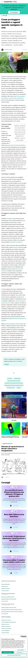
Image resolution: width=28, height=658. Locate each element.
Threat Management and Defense (8, 622)
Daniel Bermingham (8, 49)
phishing (18, 387)
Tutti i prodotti (4, 601)
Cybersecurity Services (6, 620)
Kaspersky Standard (5, 584)
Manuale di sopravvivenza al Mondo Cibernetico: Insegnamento (12, 449)
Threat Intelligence (5, 630)
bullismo (10, 218)
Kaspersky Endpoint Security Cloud (8, 599)
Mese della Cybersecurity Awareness (14, 515)
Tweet (6, 364)
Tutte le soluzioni (5, 590)
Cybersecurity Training (6, 628)
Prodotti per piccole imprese (8, 593)
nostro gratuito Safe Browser (14, 324)
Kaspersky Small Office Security (7, 596)
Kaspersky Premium (5, 588)
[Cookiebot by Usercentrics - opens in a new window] (20, 636)
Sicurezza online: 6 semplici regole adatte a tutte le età (14, 561)
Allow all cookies (8, 652)
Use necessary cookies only (14, 655)
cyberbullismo (17, 378)
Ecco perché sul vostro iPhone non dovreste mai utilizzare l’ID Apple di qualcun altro (14, 493)
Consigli (15, 487)
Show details (21, 649)
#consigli (5, 15)
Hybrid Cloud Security (6, 626)
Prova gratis (14, 12)
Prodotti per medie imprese (7, 604)
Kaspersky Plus (4, 586)
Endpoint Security (5, 624)
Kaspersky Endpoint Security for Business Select (11, 609)
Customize (19, 652)
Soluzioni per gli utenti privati (8, 581)
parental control (10, 387)
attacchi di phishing (17, 247)
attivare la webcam (16, 242)
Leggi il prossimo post (8, 443)
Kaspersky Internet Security (14, 380)
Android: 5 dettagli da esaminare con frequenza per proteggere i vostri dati (10, 437)
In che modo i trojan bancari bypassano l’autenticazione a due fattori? (14, 538)
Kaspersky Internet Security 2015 (14, 145)
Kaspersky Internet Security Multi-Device (14, 385)
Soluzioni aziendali (5, 616)
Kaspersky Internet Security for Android (14, 383)
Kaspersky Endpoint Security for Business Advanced (12, 611)
